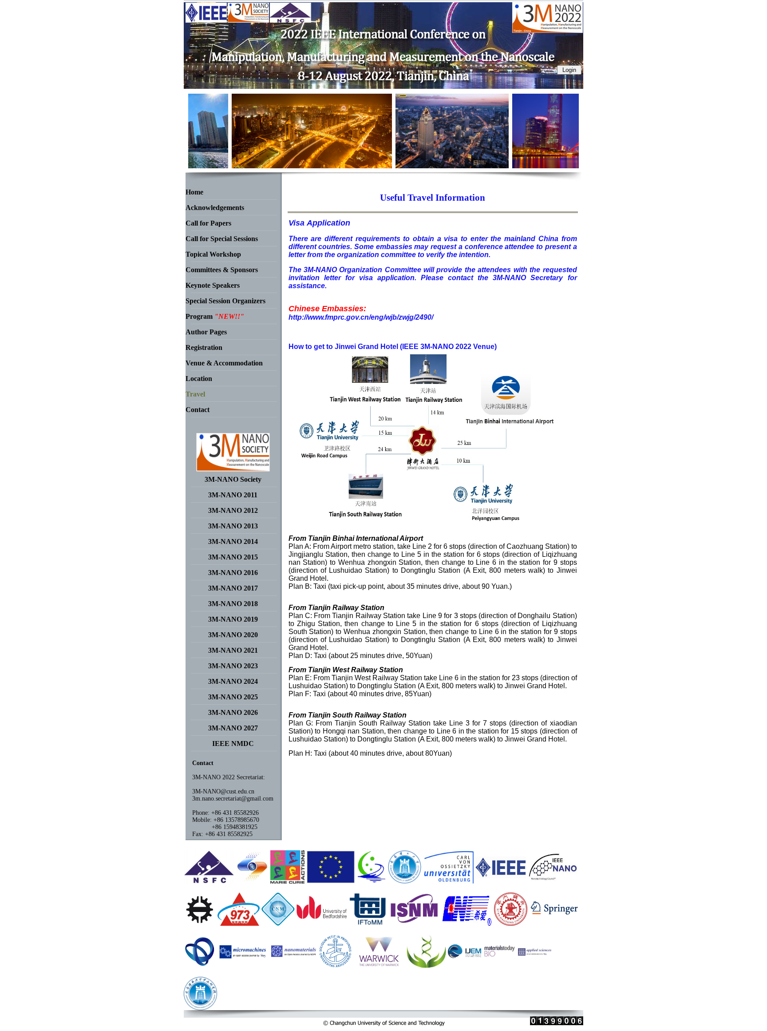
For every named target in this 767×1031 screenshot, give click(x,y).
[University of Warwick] (379, 965)
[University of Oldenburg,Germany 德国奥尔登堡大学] (448, 881)
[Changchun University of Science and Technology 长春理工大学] (404, 881)
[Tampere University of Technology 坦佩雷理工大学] (200, 923)
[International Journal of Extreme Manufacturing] (464, 965)
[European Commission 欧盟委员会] (287, 881)
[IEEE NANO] (553, 881)
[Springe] (554, 923)
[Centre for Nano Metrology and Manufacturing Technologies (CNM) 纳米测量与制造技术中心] (278, 923)
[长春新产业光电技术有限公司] (467, 923)
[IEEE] (500, 881)
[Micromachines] (244, 965)
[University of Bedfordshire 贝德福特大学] (322, 923)
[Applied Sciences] (534, 965)
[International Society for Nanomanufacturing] (414, 923)
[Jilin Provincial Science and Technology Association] (200, 965)
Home (194, 192)
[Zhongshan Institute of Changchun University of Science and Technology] (200, 1007)
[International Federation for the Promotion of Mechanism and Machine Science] (368, 923)
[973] (238, 923)
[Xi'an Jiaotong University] (510, 923)
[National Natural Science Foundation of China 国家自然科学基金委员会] (209, 881)
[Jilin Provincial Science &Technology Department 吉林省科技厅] (371, 881)
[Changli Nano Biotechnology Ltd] (426, 965)
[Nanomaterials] (294, 965)
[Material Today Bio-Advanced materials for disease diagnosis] (499, 965)
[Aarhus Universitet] (335, 965)
